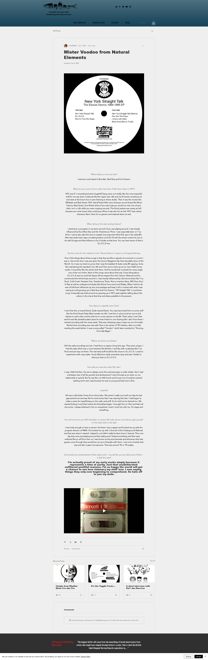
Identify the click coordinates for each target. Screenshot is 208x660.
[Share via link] (81, 542)
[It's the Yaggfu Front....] (104, 573)
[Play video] (104, 510)
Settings (188, 656)
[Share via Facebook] (65, 542)
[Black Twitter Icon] (123, 7)
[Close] (205, 656)
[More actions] (142, 45)
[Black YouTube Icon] (126, 7)
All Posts (56, 31)
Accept (198, 656)
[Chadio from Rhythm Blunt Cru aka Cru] (68, 573)
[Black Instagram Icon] (130, 7)
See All (152, 561)
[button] (153, 22)
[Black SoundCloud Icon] (116, 7)
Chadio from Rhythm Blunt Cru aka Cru (66, 587)
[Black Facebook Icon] (120, 7)
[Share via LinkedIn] (76, 542)
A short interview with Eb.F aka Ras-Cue (138, 587)
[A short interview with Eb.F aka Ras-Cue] (139, 573)
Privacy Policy (85, 656)
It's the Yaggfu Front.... (103, 586)
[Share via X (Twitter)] (70, 542)
